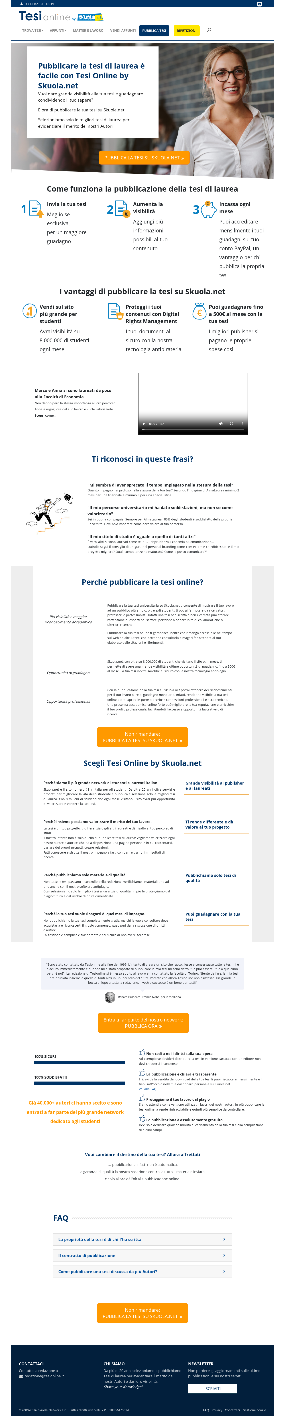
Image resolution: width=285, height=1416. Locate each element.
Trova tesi (31, 30)
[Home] (61, 16)
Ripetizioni (187, 30)
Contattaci (232, 1410)
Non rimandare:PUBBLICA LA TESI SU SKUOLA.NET (140, 737)
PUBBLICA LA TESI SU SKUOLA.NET (142, 158)
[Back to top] (277, 1408)
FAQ (206, 1410)
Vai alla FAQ (148, 1089)
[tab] (142, 1240)
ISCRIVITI (212, 1388)
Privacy (217, 1410)
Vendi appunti (123, 30)
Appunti (57, 30)
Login (50, 4)
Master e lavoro (88, 30)
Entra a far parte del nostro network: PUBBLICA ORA (143, 1023)
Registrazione (34, 4)
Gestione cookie (254, 1410)
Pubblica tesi (154, 30)
